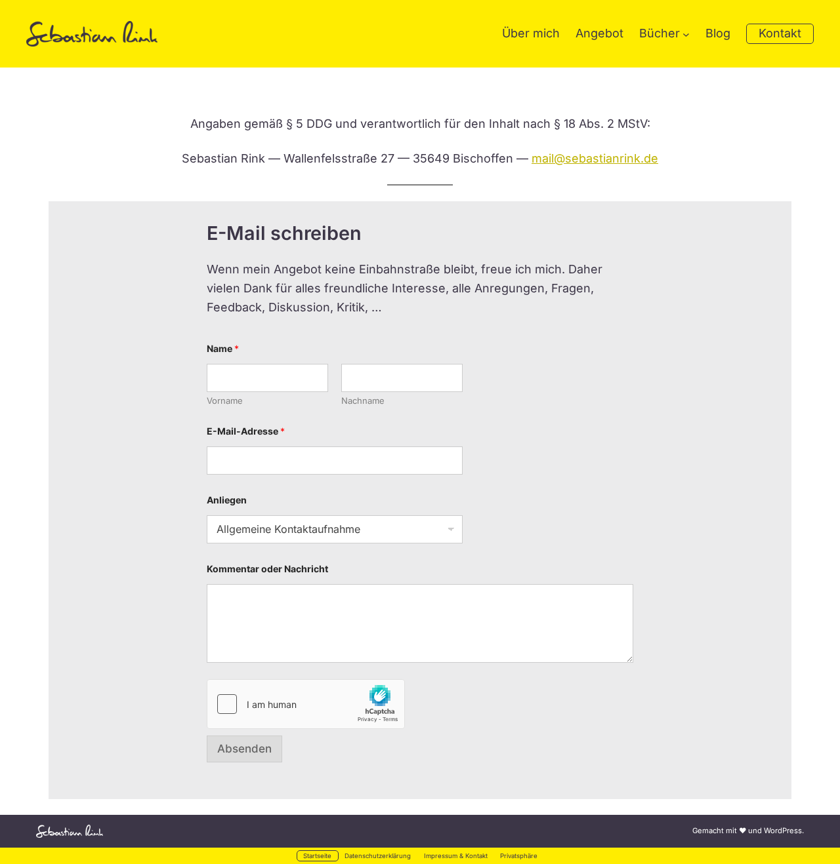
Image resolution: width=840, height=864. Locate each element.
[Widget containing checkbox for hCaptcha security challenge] (306, 704)
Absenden (244, 748)
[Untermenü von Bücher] (686, 33)
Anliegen (227, 499)
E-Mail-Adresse (246, 431)
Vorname (225, 400)
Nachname (363, 400)
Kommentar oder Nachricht (267, 568)
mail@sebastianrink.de (595, 158)
